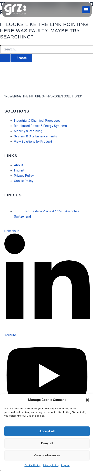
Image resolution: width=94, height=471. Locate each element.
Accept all (47, 431)
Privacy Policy (51, 465)
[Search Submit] (5, 58)
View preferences (47, 455)
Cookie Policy (32, 465)
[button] (87, 400)
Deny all (47, 443)
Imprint (65, 465)
